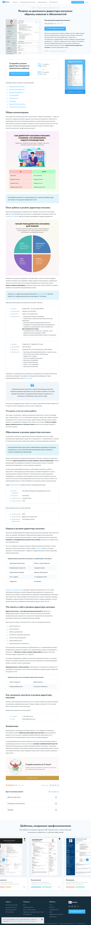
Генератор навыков (11, 910)
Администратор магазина (17, 104)
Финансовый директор (16, 92)
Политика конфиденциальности (50, 923)
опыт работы (42, 294)
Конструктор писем (11, 907)
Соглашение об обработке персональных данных (23, 921)
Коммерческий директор (17, 89)
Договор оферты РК (80, 923)
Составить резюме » (32, 778)
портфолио (28, 378)
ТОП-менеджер (14, 95)
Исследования (27, 914)
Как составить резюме (29, 910)
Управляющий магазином (17, 86)
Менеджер (12, 101)
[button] (3, 859)
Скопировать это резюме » (75, 92)
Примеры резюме (28, 907)
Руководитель (13, 98)
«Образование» (15, 485)
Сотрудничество (54, 910)
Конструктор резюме (12, 905)
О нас (51, 905)
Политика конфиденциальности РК (67, 923)
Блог (24, 905)
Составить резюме (77, 2)
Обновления (53, 917)
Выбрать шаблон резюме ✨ (19, 74)
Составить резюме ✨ (77, 912)
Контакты (52, 907)
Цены (50, 912)
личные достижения (12, 216)
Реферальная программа (56, 914)
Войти (87, 2)
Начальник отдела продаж (17, 107)
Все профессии (54, 792)
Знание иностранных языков (14, 590)
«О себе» (38, 548)
